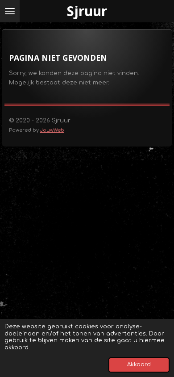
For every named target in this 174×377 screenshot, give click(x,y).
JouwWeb (52, 130)
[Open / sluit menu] (10, 11)
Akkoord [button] (139, 365)
